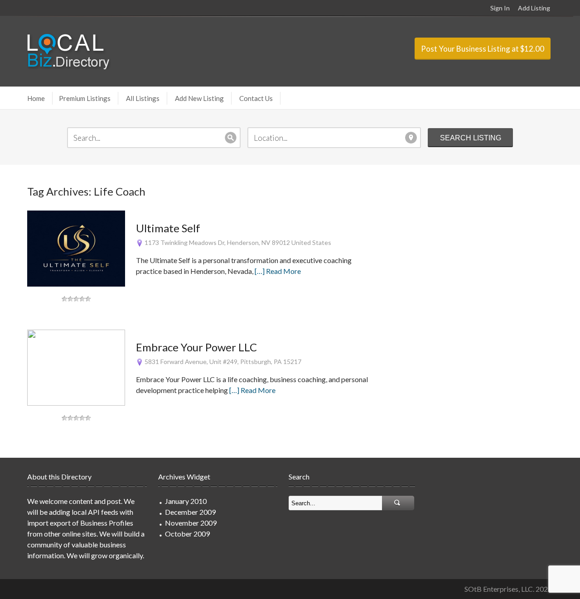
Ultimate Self (168, 228)
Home (36, 98)
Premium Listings (85, 98)
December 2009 (190, 512)
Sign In (500, 8)
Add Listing (534, 8)
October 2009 (187, 533)
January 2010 (186, 501)
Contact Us (256, 98)
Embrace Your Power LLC (196, 347)
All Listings (143, 98)
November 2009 (191, 522)
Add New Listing (199, 98)
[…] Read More (278, 271)
